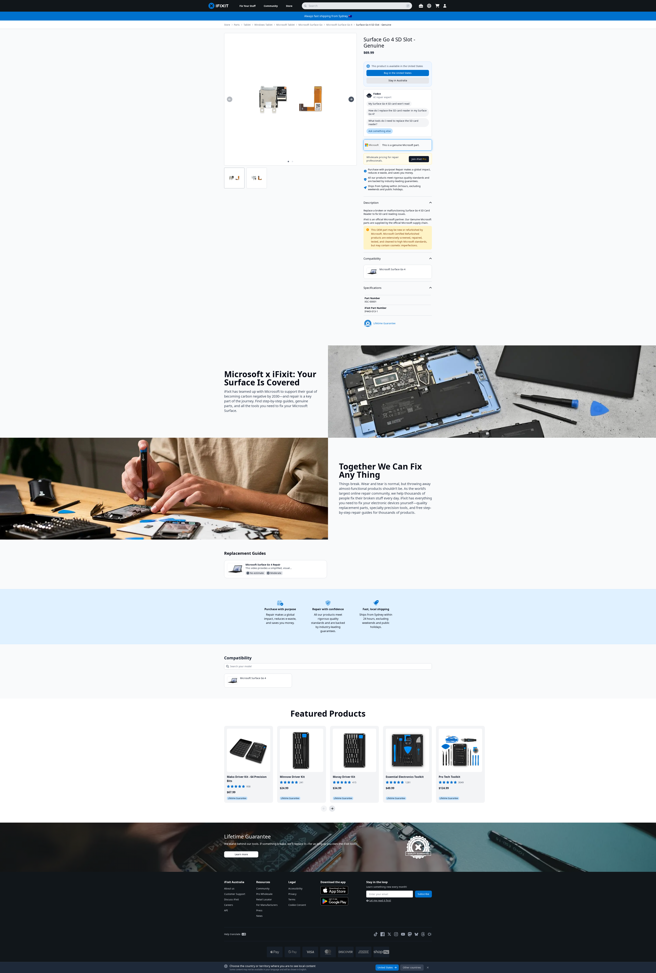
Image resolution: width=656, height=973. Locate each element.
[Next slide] (332, 809)
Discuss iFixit (231, 899)
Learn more (241, 854)
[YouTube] (403, 934)
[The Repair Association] (430, 934)
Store (227, 24)
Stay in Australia (397, 80)
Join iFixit (419, 159)
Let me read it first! (380, 900)
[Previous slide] (324, 809)
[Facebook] (382, 934)
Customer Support (234, 894)
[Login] (445, 6)
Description (371, 203)
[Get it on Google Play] (334, 901)
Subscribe (423, 894)
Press (259, 910)
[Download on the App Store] (334, 890)
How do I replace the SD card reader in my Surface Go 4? (397, 112)
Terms (291, 899)
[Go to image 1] (288, 161)
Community (262, 888)
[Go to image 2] (292, 161)
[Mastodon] (410, 934)
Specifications (372, 288)
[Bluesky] (416, 934)
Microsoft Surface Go (310, 24)
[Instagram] (396, 934)
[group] (230, 99)
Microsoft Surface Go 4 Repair (262, 564)
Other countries (412, 967)
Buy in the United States (398, 73)
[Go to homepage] (219, 6)
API (226, 910)
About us (229, 888)
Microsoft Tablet (285, 24)
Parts (237, 24)
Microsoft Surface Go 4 (339, 24)
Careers (228, 905)
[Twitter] (389, 934)
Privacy (292, 894)
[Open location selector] (429, 5)
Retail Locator (264, 899)
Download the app (333, 882)
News (259, 915)
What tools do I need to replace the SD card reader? (393, 122)
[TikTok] (376, 934)
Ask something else (379, 131)
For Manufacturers (267, 905)
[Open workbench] (421, 5)
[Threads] (423, 934)
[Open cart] (437, 5)
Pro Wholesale (264, 894)
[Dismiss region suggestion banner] (427, 967)
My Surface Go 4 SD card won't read (388, 103)
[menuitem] (247, 6)
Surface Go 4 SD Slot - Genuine (373, 24)
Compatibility (372, 258)
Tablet (247, 24)
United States (385, 967)
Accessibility (295, 888)
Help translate (232, 934)
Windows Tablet (263, 24)
